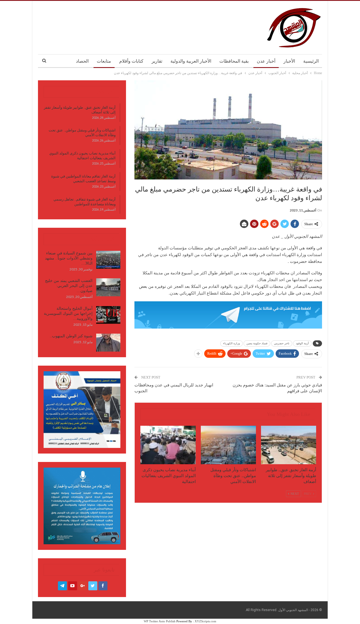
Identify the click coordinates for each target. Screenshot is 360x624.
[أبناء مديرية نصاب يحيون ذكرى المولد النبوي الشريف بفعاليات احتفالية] (167, 445)
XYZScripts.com (205, 621)
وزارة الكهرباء (231, 343)
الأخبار (289, 61)
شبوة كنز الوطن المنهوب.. (71, 336)
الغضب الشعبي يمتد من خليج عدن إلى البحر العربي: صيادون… (69, 286)
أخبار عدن (266, 61)
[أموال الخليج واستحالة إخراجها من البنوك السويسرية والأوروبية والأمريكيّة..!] (108, 315)
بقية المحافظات (234, 61)
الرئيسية (311, 61)
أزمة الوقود (302, 343)
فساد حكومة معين (256, 343)
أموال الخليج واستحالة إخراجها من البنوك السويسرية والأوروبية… (68, 313)
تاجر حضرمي (281, 343)
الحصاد (82, 61)
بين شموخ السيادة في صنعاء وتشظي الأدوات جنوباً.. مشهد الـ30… (69, 258)
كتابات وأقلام (131, 61)
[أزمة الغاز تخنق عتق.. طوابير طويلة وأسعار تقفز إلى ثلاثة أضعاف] (288, 445)
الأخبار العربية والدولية (190, 61)
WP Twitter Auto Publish (160, 621)
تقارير (157, 61)
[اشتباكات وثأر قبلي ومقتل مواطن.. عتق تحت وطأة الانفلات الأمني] (228, 445)
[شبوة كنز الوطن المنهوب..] (108, 343)
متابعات (104, 61)
